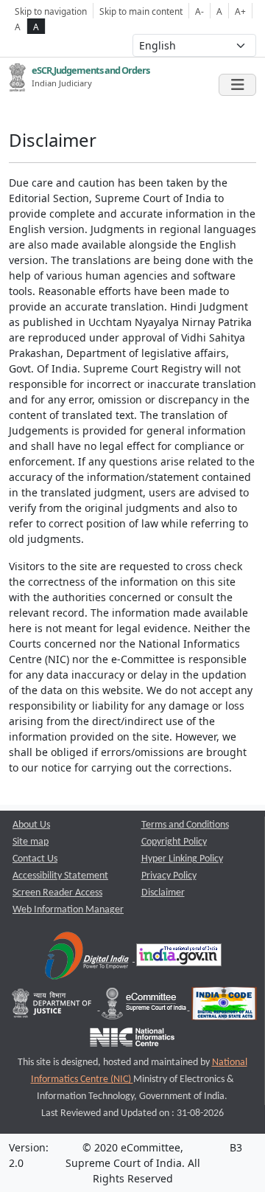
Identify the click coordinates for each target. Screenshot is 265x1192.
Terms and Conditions (185, 825)
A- (199, 11)
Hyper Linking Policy (182, 859)
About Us (31, 825)
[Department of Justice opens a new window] (53, 1007)
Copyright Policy (174, 842)
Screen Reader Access (57, 893)
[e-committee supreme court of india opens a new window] (145, 1007)
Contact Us (35, 859)
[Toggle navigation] (237, 85)
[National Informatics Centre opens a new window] (132, 1041)
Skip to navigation (51, 11)
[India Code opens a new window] (224, 1007)
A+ (240, 11)
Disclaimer (163, 893)
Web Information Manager (68, 910)
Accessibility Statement (60, 876)
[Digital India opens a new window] (88, 958)
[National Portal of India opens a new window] (179, 958)
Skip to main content (141, 11)
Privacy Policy (169, 876)
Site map (31, 842)
